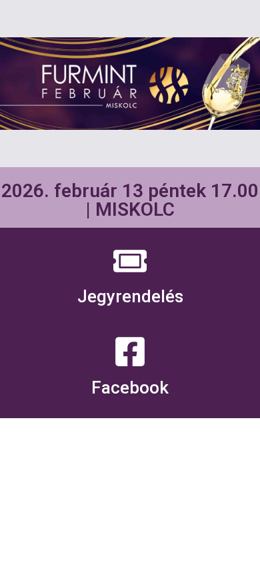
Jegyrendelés (130, 296)
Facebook (130, 388)
